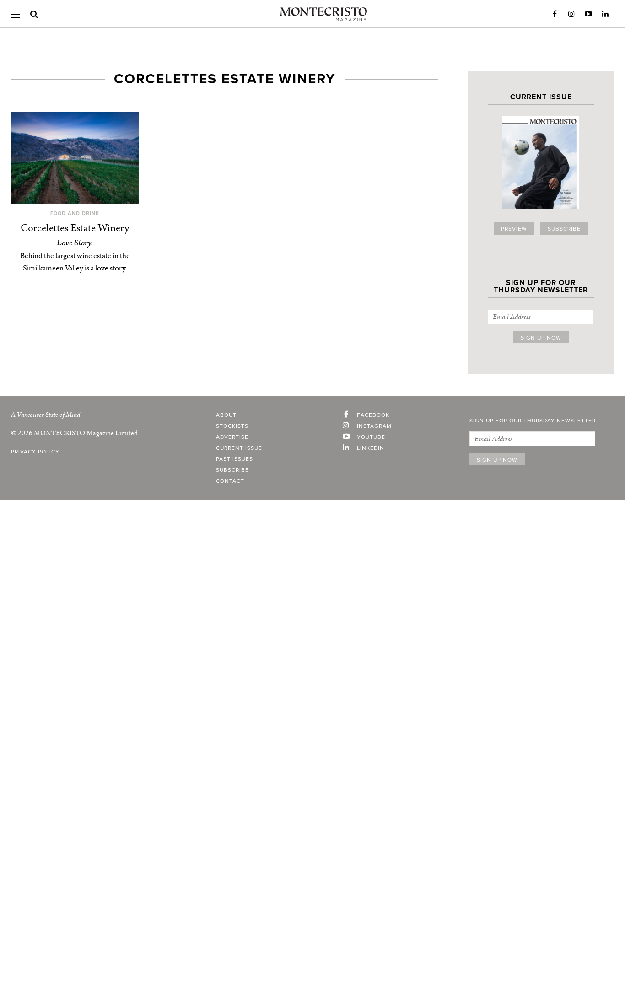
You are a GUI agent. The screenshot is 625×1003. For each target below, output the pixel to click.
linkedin (370, 448)
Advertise (232, 437)
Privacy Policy (35, 451)
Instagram (571, 14)
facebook (373, 415)
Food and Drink (74, 213)
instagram (374, 426)
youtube (371, 437)
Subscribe (564, 229)
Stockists (232, 426)
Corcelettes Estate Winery (75, 228)
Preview (514, 229)
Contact (230, 481)
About (226, 415)
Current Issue (239, 448)
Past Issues (234, 459)
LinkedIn (605, 14)
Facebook (554, 14)
